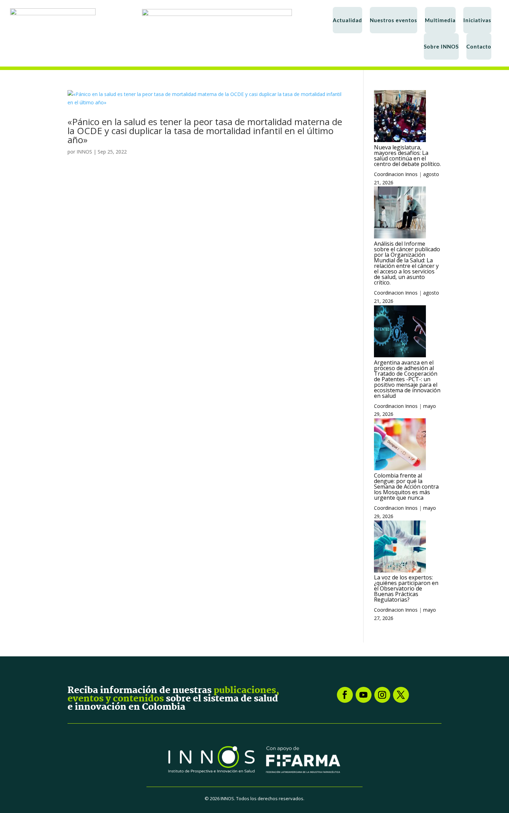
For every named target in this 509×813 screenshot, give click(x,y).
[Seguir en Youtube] (364, 695)
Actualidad (347, 20)
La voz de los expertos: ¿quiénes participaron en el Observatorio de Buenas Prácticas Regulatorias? (406, 588)
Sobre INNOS (441, 46)
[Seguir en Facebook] (345, 695)
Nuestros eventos (393, 20)
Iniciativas (477, 20)
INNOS (84, 151)
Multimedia (440, 20)
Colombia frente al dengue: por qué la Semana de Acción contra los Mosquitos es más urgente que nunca (406, 486)
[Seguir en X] (401, 695)
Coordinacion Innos (396, 174)
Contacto (478, 46)
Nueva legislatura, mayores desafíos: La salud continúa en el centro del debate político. (407, 155)
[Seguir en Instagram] (382, 695)
